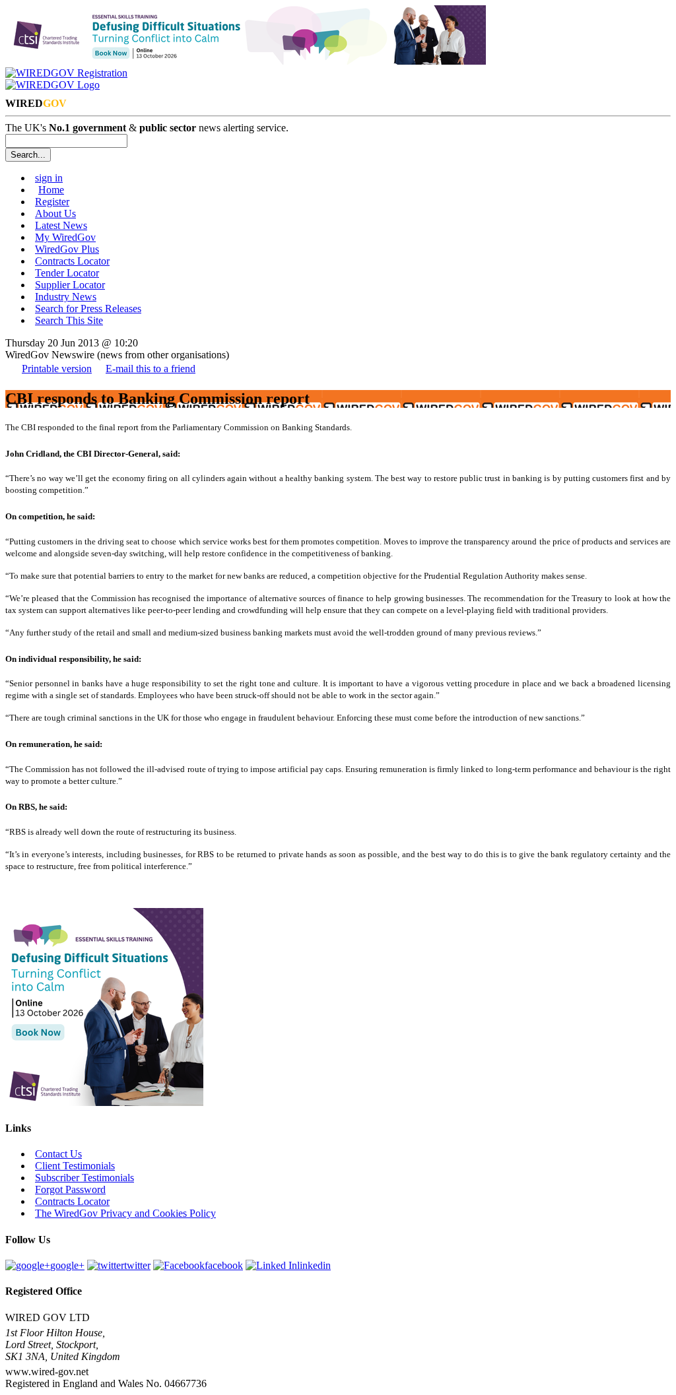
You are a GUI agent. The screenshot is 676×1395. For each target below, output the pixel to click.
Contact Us (58, 1153)
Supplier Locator (70, 284)
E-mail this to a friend (150, 368)
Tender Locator (67, 272)
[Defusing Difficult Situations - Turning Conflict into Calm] (245, 61)
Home (51, 189)
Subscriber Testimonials (84, 1177)
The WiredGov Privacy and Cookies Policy (125, 1213)
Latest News (61, 225)
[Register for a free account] (66, 73)
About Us (55, 213)
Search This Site (69, 320)
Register (52, 201)
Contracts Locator (72, 261)
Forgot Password (70, 1189)
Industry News (65, 296)
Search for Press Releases (88, 308)
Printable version (57, 368)
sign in (49, 177)
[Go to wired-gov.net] (52, 84)
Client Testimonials (75, 1165)
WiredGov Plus (67, 249)
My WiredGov (65, 237)
